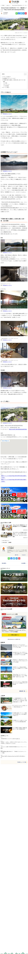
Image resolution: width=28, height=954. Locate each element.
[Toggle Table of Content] (24, 74)
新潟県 (10, 542)
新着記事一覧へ (22, 691)
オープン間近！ (6, 87)
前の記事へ (4, 563)
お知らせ (8, 5)
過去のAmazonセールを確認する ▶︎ (14, 639)
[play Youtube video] (14, 494)
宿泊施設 (7, 85)
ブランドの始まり (7, 76)
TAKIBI (3, 5)
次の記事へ (23, 563)
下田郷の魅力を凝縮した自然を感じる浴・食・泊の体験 (14, 80)
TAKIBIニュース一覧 (21, 762)
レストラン (7, 84)
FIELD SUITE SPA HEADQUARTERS (18, 429)
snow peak (4, 542)
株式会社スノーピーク (7, 113)
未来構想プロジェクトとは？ (9, 78)
